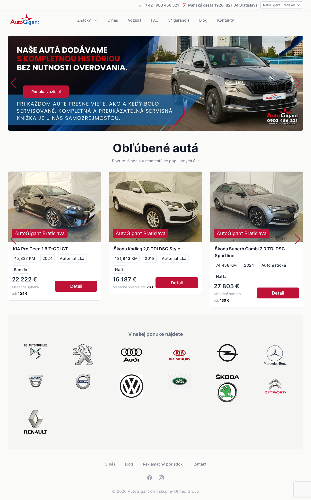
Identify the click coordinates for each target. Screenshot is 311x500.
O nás (112, 20)
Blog (203, 20)
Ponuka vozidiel (46, 91)
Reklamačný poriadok (163, 464)
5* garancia (179, 20)
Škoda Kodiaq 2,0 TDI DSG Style (147, 248)
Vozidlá (134, 20)
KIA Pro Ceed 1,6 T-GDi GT (40, 248)
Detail (76, 286)
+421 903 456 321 (162, 5)
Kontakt (199, 464)
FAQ (154, 20)
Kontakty (225, 20)
